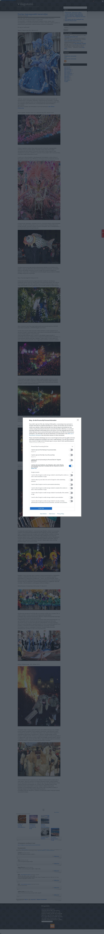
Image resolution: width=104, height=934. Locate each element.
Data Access (52, 513)
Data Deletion (43, 513)
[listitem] (52, 446)
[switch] (71, 450)
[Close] (78, 420)
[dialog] (52, 467)
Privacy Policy (60, 513)
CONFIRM (41, 508)
